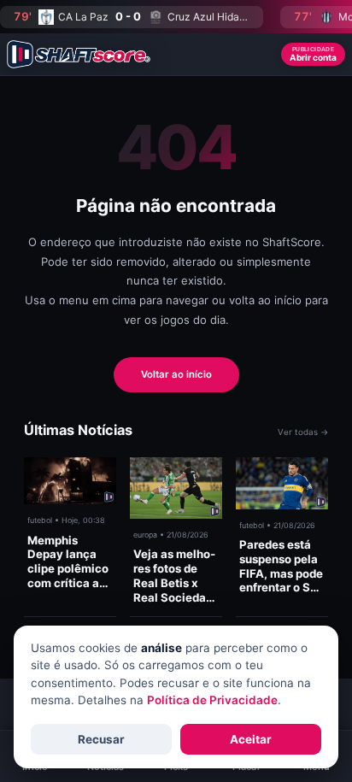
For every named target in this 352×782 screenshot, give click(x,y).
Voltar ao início (176, 374)
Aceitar (251, 739)
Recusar (101, 739)
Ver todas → (303, 432)
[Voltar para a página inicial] (78, 54)
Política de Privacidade (212, 700)
